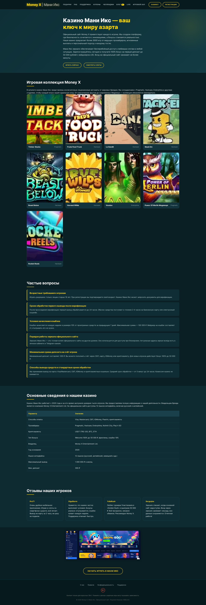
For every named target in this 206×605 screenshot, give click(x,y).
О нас (82, 585)
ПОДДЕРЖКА (85, 4)
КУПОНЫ (97, 4)
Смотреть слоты (93, 65)
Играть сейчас (72, 65)
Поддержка (121, 585)
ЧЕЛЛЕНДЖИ (108, 4)
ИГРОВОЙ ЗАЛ (139, 4)
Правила (91, 585)
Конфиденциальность (106, 585)
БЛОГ (119, 4)
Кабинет (155, 4)
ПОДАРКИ (67, 4)
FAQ (75, 4)
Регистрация (171, 4)
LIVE (128, 4)
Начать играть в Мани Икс (103, 571)
